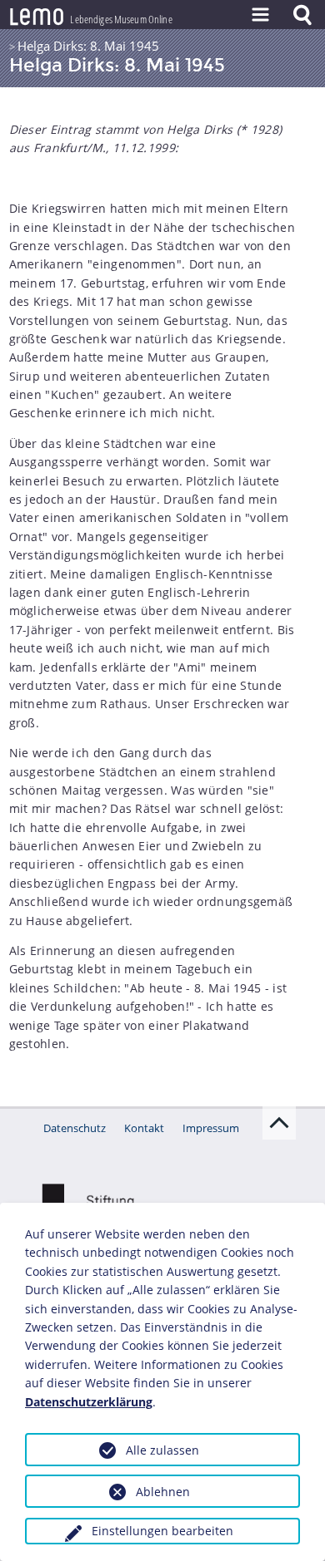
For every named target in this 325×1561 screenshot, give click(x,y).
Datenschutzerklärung (88, 1402)
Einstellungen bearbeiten (162, 1531)
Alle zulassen (162, 1450)
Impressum (210, 1127)
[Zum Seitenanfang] (279, 1123)
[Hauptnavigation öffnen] (260, 14)
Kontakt (144, 1127)
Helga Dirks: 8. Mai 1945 (88, 45)
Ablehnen (163, 1491)
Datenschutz (74, 1127)
